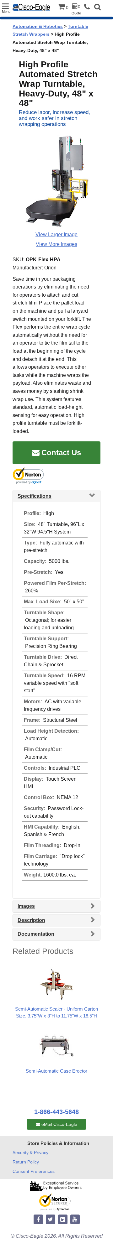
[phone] (88, 7)
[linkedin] (62, 1219)
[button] (97, 7)
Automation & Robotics (38, 26)
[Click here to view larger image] (56, 181)
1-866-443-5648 (56, 1111)
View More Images (56, 244)
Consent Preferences (34, 1171)
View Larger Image (56, 234)
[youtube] (75, 1219)
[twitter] (50, 1219)
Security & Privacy (30, 1152)
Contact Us (61, 452)
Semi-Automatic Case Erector (56, 1071)
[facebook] (38, 1219)
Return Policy (26, 1161)
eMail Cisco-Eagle (58, 1124)
